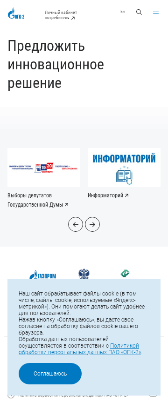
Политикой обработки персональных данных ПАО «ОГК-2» (80, 349)
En (122, 11)
